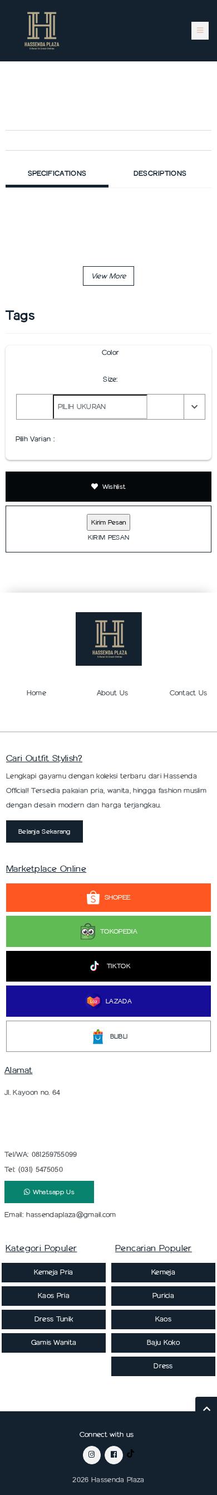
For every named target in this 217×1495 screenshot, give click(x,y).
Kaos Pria (54, 1295)
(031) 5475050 (40, 1169)
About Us (113, 693)
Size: (110, 379)
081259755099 (54, 1154)
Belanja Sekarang (44, 831)
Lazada (119, 1001)
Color (111, 352)
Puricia (163, 1295)
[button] (109, 276)
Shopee (118, 897)
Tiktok (119, 966)
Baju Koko (163, 1342)
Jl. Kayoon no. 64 (32, 1092)
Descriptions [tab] (160, 173)
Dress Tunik (53, 1319)
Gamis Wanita (54, 1342)
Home (36, 693)
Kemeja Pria (53, 1272)
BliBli (119, 1036)
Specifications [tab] (57, 173)
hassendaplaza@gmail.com (71, 1214)
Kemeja (163, 1272)
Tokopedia (118, 931)
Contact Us (189, 693)
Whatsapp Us (52, 1192)
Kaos (163, 1319)
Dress (163, 1366)
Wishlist (113, 486)
